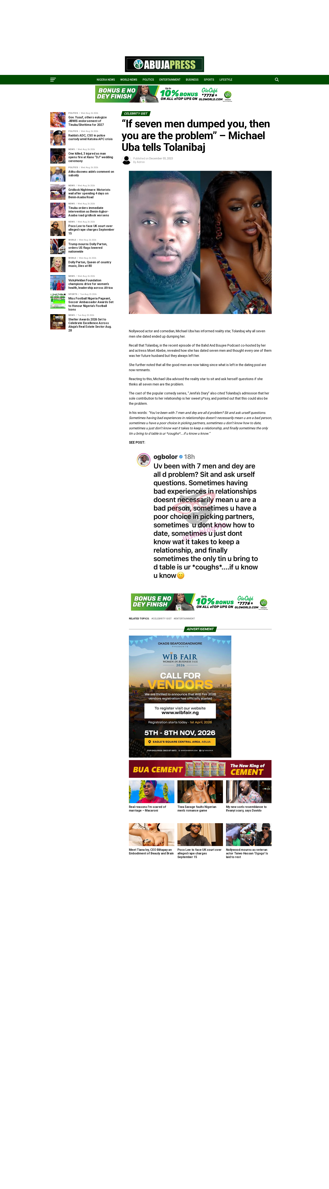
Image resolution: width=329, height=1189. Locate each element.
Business (192, 79)
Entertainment (169, 79)
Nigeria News (106, 79)
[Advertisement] (114, 26)
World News (128, 79)
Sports (209, 79)
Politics (148, 79)
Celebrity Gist (162, 618)
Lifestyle (226, 79)
